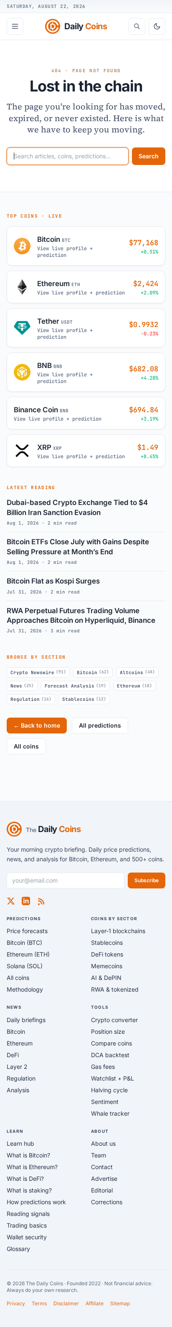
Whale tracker (110, 1113)
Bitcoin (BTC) (24, 942)
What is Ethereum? (32, 1166)
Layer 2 (17, 1066)
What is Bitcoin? (28, 1155)
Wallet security (27, 1237)
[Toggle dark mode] (157, 26)
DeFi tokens (107, 954)
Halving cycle (109, 1090)
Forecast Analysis (75, 686)
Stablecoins (84, 699)
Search (149, 156)
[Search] (137, 26)
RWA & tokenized (115, 989)
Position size (108, 1031)
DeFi (13, 1054)
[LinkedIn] (26, 901)
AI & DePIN (106, 977)
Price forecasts (27, 930)
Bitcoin (93, 672)
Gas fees (103, 1066)
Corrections (106, 1201)
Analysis (18, 1090)
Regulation (30, 699)
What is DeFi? (25, 1178)
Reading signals (28, 1213)
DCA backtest (110, 1054)
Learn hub (20, 1143)
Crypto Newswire (38, 672)
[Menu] (15, 26)
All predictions (100, 725)
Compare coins (111, 1043)
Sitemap (120, 1303)
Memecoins (106, 965)
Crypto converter (114, 1019)
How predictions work (36, 1201)
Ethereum (134, 686)
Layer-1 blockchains (118, 930)
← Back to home (36, 725)
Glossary (18, 1248)
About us (103, 1143)
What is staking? (29, 1190)
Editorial (102, 1190)
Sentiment (105, 1101)
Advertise (104, 1178)
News (22, 686)
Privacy (16, 1303)
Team (98, 1155)
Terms (39, 1303)
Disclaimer (66, 1303)
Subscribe (146, 880)
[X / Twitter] (11, 901)
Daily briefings (26, 1019)
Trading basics (27, 1225)
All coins (26, 746)
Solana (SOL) (25, 965)
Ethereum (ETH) (28, 954)
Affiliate (95, 1303)
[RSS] (41, 901)
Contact (102, 1166)
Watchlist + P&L (112, 1078)
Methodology (25, 989)
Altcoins (137, 672)
